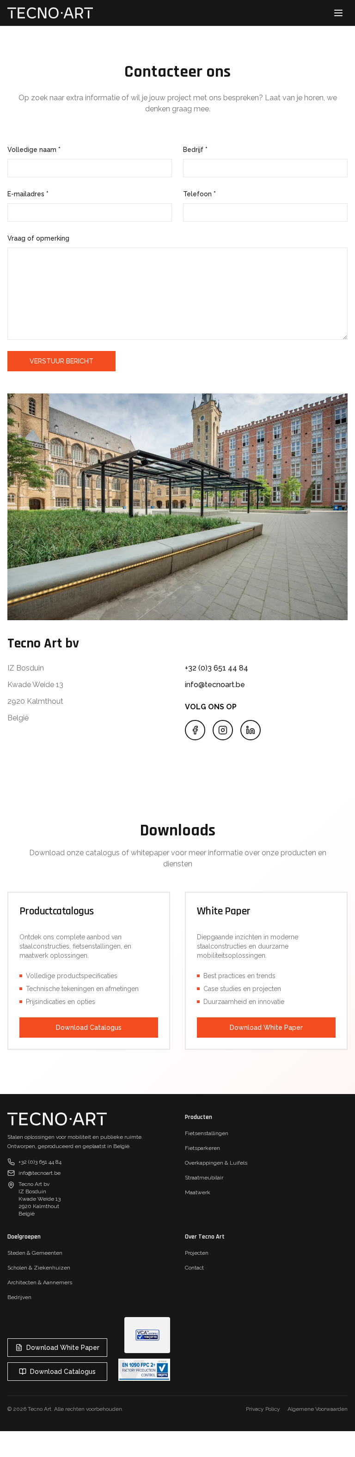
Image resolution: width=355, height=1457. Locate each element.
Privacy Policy (263, 1409)
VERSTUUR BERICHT (61, 361)
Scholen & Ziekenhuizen (38, 1267)
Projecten (196, 1253)
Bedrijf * (195, 149)
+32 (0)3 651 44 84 (216, 668)
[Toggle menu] (338, 13)
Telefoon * (199, 194)
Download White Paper (266, 1027)
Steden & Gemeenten (34, 1253)
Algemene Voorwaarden (318, 1409)
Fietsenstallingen (206, 1133)
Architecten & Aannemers (39, 1282)
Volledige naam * (34, 149)
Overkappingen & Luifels (216, 1163)
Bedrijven (19, 1297)
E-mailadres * (28, 194)
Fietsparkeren (202, 1148)
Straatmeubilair (204, 1177)
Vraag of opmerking (38, 238)
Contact (194, 1267)
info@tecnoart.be (215, 684)
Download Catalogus (89, 1027)
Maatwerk (197, 1192)
